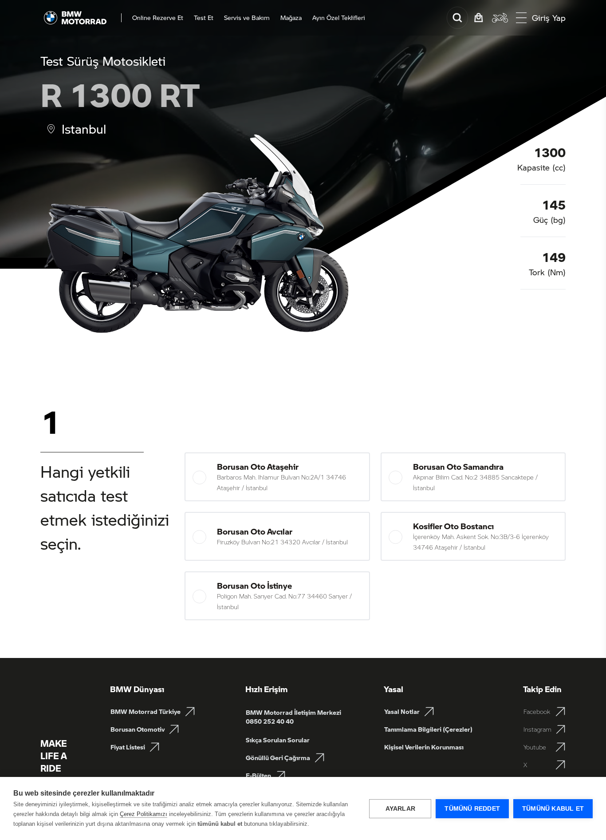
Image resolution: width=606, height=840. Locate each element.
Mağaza (291, 17)
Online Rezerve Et (157, 17)
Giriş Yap (549, 18)
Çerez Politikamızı (143, 814)
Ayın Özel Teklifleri (338, 17)
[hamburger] (521, 17)
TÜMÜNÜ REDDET (472, 808)
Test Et (203, 17)
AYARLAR (400, 808)
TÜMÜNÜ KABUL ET (553, 808)
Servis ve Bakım (247, 17)
